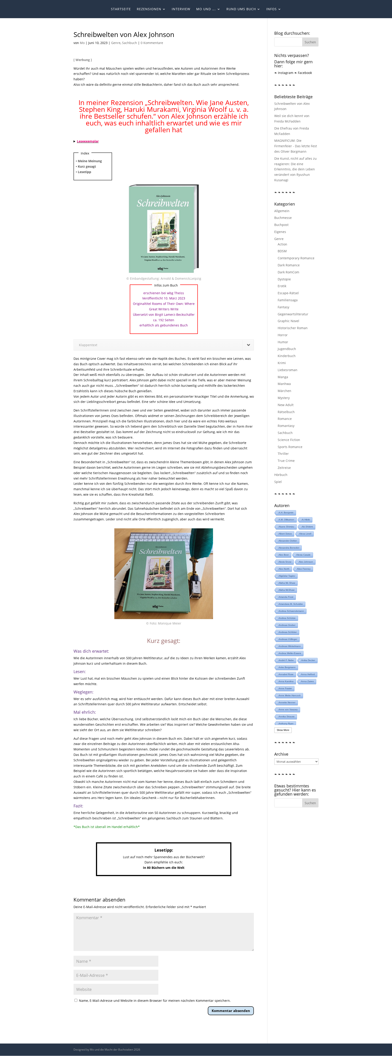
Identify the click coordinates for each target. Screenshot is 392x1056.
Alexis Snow (285, 562)
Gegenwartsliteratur (293, 314)
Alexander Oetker (288, 540)
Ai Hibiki (306, 519)
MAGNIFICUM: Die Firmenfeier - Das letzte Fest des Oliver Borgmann (295, 146)
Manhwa (284, 384)
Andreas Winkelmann (290, 646)
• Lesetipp (83, 172)
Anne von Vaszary (288, 709)
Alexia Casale (303, 555)
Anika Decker (308, 660)
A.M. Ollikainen (286, 519)
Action (282, 244)
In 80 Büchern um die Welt (163, 867)
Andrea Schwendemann (291, 611)
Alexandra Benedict (289, 547)
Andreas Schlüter (288, 632)
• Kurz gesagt (86, 166)
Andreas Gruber (287, 625)
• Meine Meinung (89, 161)
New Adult (286, 405)
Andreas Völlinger (288, 639)
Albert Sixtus (285, 533)
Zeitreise (284, 468)
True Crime (286, 460)
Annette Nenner (287, 702)
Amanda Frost (286, 597)
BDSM (282, 251)
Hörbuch (280, 475)
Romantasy (286, 426)
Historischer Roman (293, 328)
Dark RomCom (288, 272)
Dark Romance (289, 265)
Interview (181, 9)
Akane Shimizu (286, 526)
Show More (283, 730)
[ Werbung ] (83, 60)
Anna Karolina (286, 681)
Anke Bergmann (287, 667)
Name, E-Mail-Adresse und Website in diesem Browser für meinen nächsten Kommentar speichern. (155, 1000)
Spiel (278, 482)
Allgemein (281, 211)
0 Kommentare (152, 43)
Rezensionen (149, 9)
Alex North (284, 569)
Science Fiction (289, 440)
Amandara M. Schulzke (291, 604)
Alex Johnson (306, 562)
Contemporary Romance (296, 258)
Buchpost (281, 225)
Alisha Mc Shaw (287, 583)
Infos (271, 9)
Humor (283, 342)
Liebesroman (287, 370)
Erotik (282, 286)
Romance (285, 419)
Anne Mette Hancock (290, 695)
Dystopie (284, 279)
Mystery (284, 398)
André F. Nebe (286, 660)
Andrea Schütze (287, 618)
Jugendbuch (287, 349)
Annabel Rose (286, 674)
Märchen (284, 391)
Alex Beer (284, 555)
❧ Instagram (283, 73)
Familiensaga (288, 300)
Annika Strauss (286, 716)
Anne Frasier (285, 688)
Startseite (121, 9)
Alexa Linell (305, 533)
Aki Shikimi (307, 526)
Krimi (282, 363)
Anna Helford (308, 674)
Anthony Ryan (286, 723)
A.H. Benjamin (286, 512)
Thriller (283, 453)
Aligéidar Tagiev (287, 576)
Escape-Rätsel (288, 293)
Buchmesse (283, 218)
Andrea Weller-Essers (290, 653)
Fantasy (283, 307)
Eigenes (280, 232)
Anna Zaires (307, 681)
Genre (115, 43)
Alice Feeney (304, 569)
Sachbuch (129, 43)
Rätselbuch (286, 412)
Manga (283, 377)
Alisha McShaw (286, 590)
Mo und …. (206, 9)
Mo (82, 43)
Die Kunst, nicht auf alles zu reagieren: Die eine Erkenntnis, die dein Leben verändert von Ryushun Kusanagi (295, 169)
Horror (283, 335)
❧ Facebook (303, 73)
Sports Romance (290, 447)
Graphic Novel (288, 321)
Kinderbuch (287, 356)
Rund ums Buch (241, 9)
